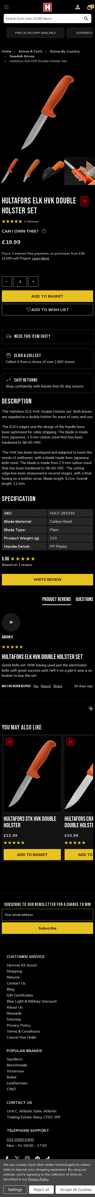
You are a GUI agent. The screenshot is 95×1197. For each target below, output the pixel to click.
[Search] (86, 18)
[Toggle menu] (6, 6)
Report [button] (46, 686)
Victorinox (15, 1071)
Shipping (14, 971)
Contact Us (16, 983)
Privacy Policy (19, 1025)
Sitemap (14, 1019)
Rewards (14, 1013)
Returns (13, 977)
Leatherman (17, 1083)
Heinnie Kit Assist (22, 965)
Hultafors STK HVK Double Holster (30, 822)
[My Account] (77, 8)
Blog (10, 989)
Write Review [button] (48, 579)
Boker (12, 1077)
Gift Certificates (20, 995)
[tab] (56, 600)
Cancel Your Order (21, 1037)
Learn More (40, 258)
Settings (15, 1189)
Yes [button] (36, 686)
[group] (47, 559)
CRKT (11, 1089)
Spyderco (15, 1059)
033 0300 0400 (20, 1139)
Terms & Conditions (23, 1031)
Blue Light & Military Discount (32, 1001)
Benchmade (17, 1065)
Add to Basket (32, 854)
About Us (15, 1007)
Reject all (41, 1189)
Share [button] (57, 686)
